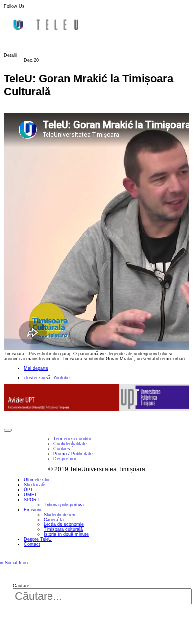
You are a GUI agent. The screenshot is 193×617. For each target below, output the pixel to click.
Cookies (61, 448)
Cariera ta (54, 519)
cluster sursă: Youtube (47, 377)
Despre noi (64, 458)
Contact (32, 544)
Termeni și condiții (72, 438)
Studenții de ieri (59, 514)
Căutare (21, 585)
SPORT (32, 499)
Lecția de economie (64, 524)
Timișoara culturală (63, 529)
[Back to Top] (8, 430)
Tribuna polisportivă (64, 504)
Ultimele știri (36, 479)
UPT (28, 489)
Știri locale (34, 484)
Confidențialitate (70, 443)
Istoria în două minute (66, 534)
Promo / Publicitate (73, 453)
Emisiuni (32, 509)
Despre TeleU (38, 539)
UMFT (30, 494)
